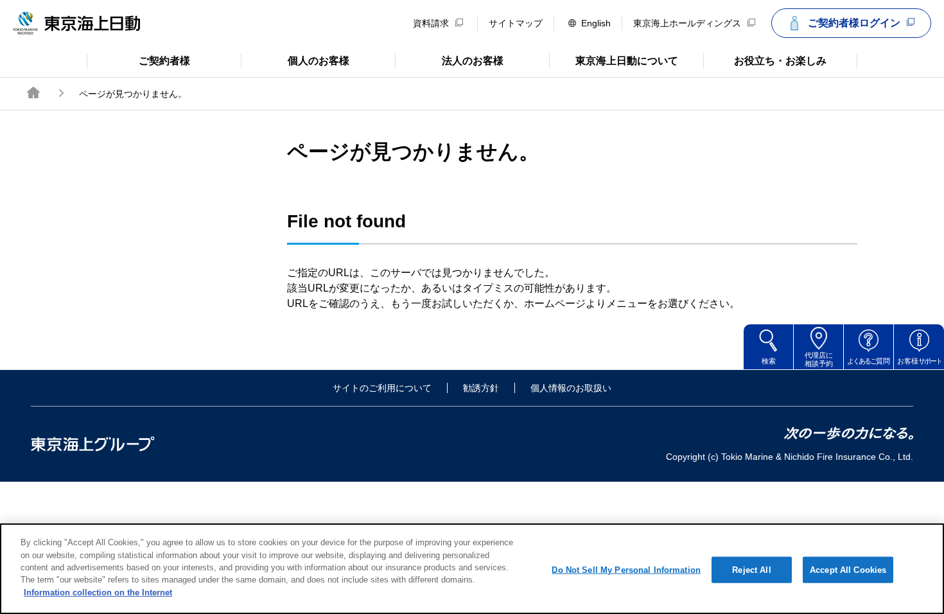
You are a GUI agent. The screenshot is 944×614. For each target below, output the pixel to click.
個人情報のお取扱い (570, 388)
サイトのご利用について (382, 388)
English (596, 23)
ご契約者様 (138, 59)
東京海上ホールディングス (687, 23)
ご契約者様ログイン (854, 22)
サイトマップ (516, 23)
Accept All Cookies (848, 569)
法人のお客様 (449, 59)
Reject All (751, 569)
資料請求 (431, 23)
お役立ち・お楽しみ (764, 59)
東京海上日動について (613, 59)
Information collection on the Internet (98, 592)
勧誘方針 (481, 388)
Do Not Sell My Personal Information (626, 569)
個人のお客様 (295, 59)
